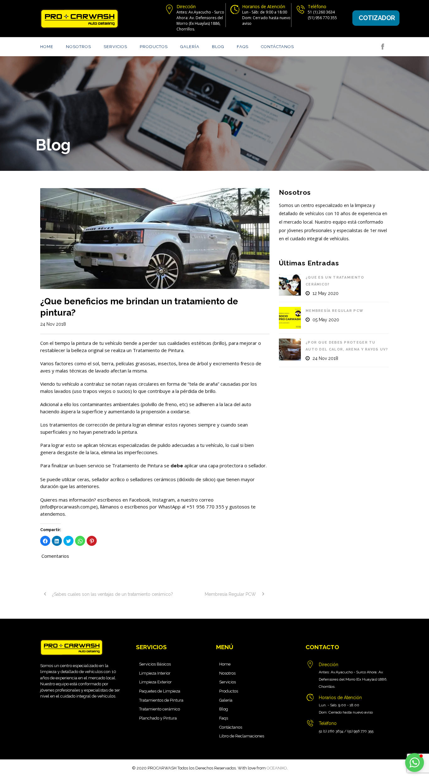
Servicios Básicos (155, 664)
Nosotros (78, 46)
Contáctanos (277, 46)
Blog (218, 46)
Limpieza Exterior (155, 682)
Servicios (115, 46)
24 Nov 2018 (53, 324)
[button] (414, 762)
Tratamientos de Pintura (161, 700)
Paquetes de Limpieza (159, 691)
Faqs (242, 46)
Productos (154, 46)
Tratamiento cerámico (159, 709)
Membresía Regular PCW (334, 311)
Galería (189, 46)
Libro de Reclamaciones (241, 736)
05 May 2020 (325, 319)
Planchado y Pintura (158, 718)
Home (46, 46)
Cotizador (377, 18)
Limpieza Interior (155, 673)
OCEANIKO (277, 768)
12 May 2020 (325, 293)
